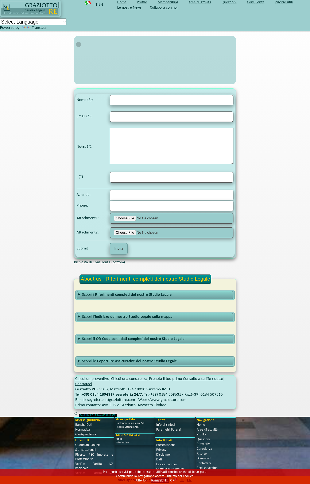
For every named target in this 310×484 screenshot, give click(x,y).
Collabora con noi (164, 8)
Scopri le (129, 361)
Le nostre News (129, 8)
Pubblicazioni (122, 443)
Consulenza (204, 449)
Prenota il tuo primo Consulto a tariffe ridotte (186, 379)
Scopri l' (127, 317)
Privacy (161, 450)
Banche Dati (83, 425)
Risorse (202, 453)
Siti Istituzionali (85, 450)
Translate (39, 28)
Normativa (82, 429)
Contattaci (83, 384)
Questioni (203, 439)
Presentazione (165, 445)
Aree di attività (207, 429)
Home (201, 425)
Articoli (119, 439)
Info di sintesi (165, 425)
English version (207, 468)
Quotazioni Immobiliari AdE (130, 423)
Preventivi (203, 444)
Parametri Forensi (168, 429)
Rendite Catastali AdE (127, 427)
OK (172, 480)
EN (100, 5)
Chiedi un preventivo (92, 379)
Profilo (201, 434)
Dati (159, 459)
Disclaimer (163, 454)
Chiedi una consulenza (129, 379)
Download (203, 458)
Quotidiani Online (87, 445)
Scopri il (133, 339)
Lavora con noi (166, 464)
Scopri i (127, 295)
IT (95, 5)
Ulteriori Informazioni (151, 480)
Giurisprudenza (85, 434)
